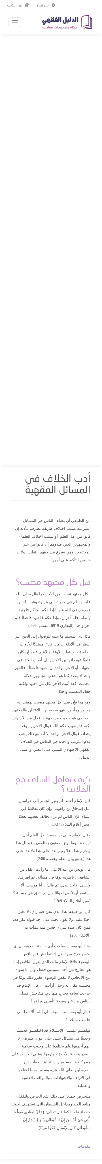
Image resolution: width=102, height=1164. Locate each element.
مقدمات (84, 1146)
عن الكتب (14, 5)
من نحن (43, 5)
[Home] (67, 22)
